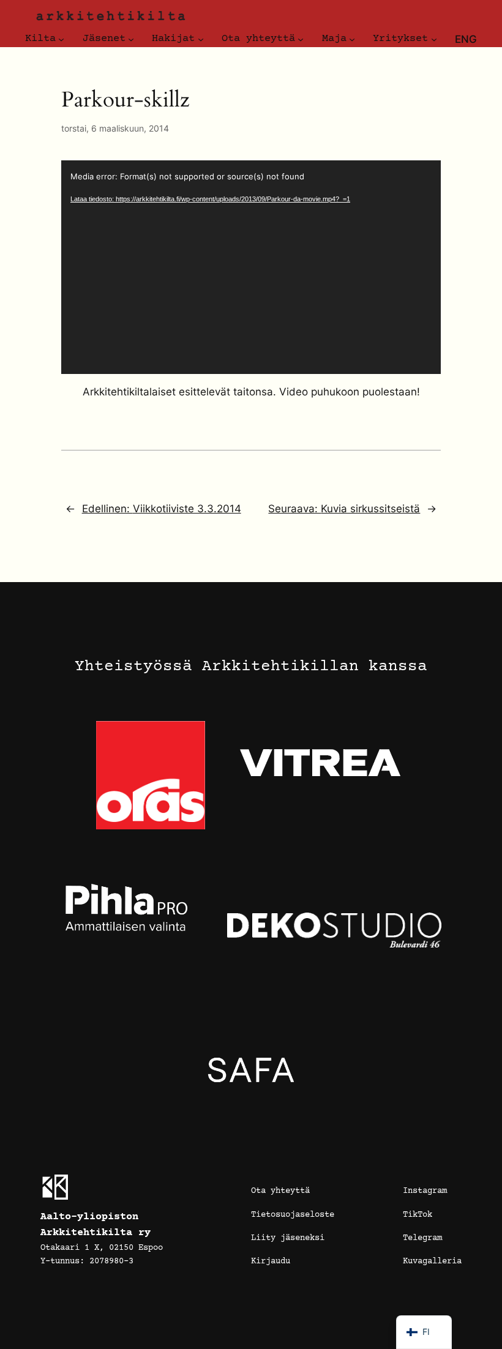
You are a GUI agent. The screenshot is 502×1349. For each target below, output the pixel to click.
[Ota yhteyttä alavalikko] (301, 39)
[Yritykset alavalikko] (434, 39)
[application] (251, 267)
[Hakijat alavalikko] (201, 39)
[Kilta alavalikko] (61, 39)
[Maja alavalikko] (352, 39)
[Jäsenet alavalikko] (131, 39)
